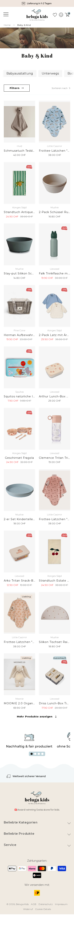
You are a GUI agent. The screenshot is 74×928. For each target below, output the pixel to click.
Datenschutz (46, 904)
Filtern (14, 88)
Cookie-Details (43, 909)
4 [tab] (42, 754)
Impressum (61, 904)
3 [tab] (39, 754)
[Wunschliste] (55, 15)
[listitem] (37, 3)
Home (7, 25)
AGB (33, 904)
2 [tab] (35, 754)
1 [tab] (32, 754)
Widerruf (28, 909)
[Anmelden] (61, 15)
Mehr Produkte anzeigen (35, 716)
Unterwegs (50, 73)
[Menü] (5, 14)
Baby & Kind (24, 25)
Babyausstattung (19, 73)
